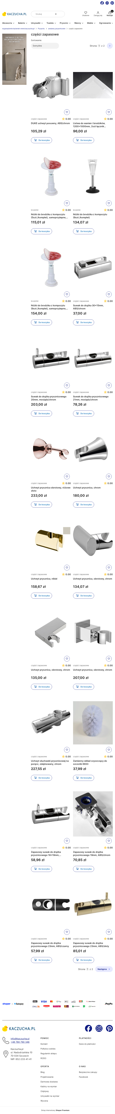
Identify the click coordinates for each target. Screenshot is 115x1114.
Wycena (44, 1101)
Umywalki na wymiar (50, 1096)
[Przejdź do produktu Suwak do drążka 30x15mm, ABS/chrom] (93, 267)
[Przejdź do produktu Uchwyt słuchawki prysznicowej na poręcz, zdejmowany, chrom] (51, 723)
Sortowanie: (36, 40)
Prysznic (41, 29)
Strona (93, 45)
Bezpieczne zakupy (88, 1072)
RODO (43, 1058)
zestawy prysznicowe (56, 29)
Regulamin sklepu (49, 1053)
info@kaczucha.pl (20, 1038)
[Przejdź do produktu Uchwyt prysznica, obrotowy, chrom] (93, 541)
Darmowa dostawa (49, 1081)
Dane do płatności (87, 1044)
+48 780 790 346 (20, 1042)
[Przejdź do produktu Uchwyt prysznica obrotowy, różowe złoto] (51, 449)
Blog (43, 1072)
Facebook (83, 1077)
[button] (61, 14)
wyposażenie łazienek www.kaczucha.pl (18, 29)
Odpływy (45, 1091)
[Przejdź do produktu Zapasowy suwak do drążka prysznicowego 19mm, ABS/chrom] (93, 814)
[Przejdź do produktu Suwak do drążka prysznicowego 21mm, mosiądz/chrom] (93, 358)
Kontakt (44, 1044)
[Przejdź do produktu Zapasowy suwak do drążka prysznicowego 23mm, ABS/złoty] (93, 905)
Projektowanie (47, 1077)
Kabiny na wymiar (49, 1086)
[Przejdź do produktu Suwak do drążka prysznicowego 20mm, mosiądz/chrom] (51, 358)
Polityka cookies (48, 1048)
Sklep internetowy (55, 1110)
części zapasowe (39, 119)
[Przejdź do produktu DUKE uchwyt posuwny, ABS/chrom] (51, 85)
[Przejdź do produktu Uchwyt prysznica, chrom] (93, 449)
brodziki (34, 210)
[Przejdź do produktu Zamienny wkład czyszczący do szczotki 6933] (93, 723)
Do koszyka (44, 140)
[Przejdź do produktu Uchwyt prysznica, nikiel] (51, 541)
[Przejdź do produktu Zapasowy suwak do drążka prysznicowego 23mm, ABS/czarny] (51, 905)
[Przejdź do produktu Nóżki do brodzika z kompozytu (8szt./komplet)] (93, 176)
